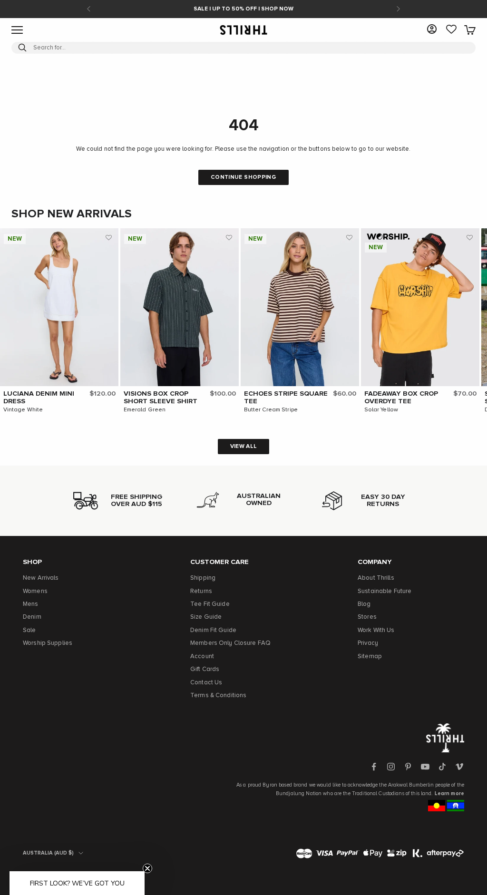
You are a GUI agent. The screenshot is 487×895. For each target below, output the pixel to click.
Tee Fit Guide (210, 604)
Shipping (202, 578)
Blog (364, 604)
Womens (35, 591)
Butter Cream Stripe (271, 410)
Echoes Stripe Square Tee (286, 397)
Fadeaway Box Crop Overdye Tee (401, 397)
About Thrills (376, 578)
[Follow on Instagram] (391, 766)
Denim (32, 617)
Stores (367, 617)
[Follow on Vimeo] (459, 766)
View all (243, 446)
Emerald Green (145, 410)
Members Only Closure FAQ (230, 643)
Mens (31, 604)
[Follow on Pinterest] (408, 766)
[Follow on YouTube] (425, 766)
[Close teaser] (147, 868)
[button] (109, 237)
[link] (451, 30)
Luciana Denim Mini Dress (38, 397)
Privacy (368, 643)
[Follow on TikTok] (442, 766)
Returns (201, 591)
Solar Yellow (381, 410)
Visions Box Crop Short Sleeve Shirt (160, 397)
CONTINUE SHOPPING (243, 177)
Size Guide (206, 617)
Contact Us (206, 683)
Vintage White (23, 410)
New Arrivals (41, 578)
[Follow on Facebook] (374, 766)
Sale (29, 630)
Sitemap (370, 656)
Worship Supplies (47, 643)
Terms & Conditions (218, 695)
